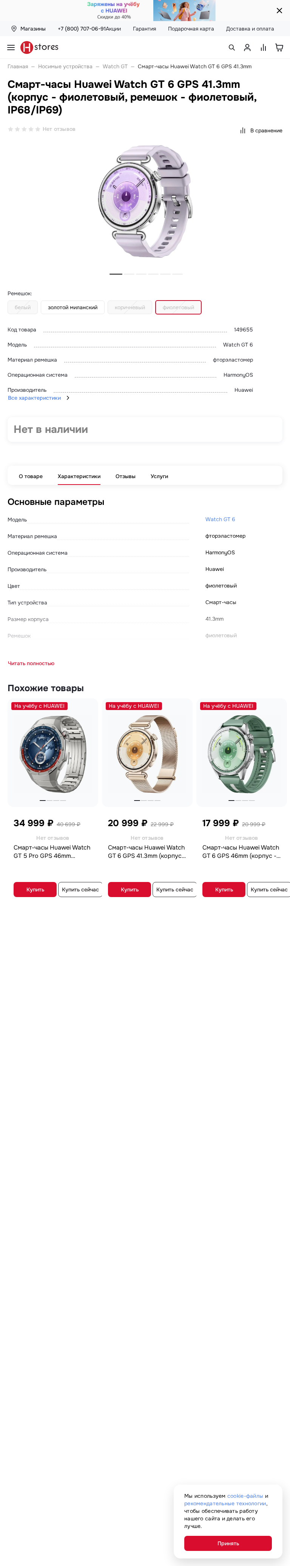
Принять (228, 1543)
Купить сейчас (80, 889)
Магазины (33, 28)
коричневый (130, 307)
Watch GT (115, 66)
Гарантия (144, 28)
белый (23, 307)
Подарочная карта (191, 28)
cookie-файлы (245, 1495)
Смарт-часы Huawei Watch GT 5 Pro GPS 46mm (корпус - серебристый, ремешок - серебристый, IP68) (52, 852)
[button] (116, 274)
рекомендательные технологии (225, 1503)
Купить (35, 889)
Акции (113, 28)
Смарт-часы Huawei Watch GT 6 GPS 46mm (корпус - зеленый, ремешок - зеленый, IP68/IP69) (240, 852)
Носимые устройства (65, 66)
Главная (18, 66)
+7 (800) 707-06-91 (82, 28)
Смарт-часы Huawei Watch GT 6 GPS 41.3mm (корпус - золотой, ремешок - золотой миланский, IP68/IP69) (147, 852)
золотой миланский (72, 307)
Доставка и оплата (250, 28)
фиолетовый (178, 307)
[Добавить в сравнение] (88, 706)
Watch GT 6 (220, 519)
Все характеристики (34, 397)
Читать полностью (31, 663)
